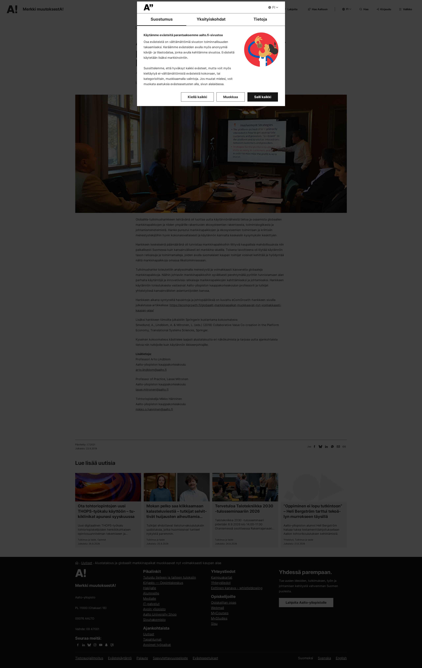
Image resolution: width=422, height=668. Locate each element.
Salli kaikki (262, 97)
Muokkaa (230, 97)
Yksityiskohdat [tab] (211, 19)
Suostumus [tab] (162, 19)
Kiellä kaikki (197, 97)
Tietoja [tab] (260, 19)
